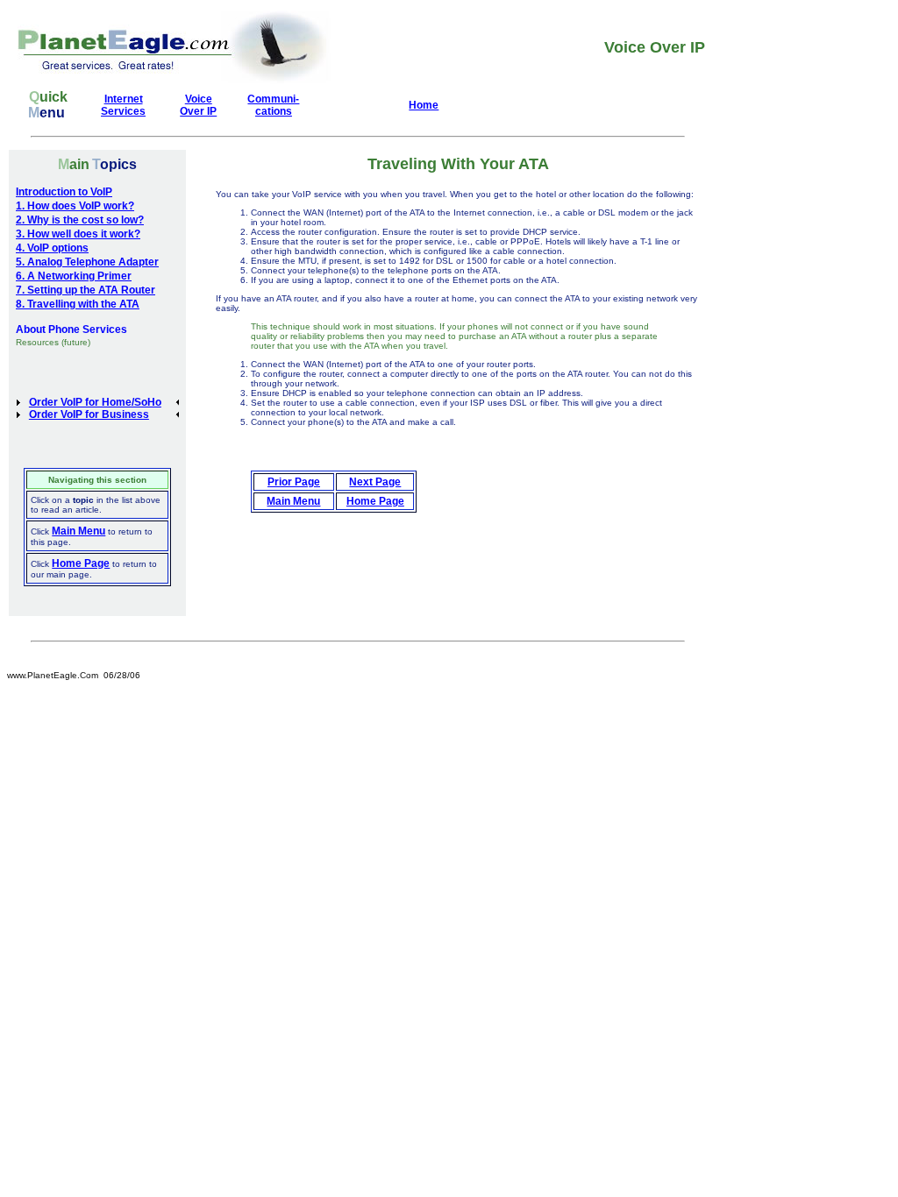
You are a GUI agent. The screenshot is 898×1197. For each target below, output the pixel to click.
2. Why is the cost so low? (80, 220)
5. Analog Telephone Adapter (87, 262)
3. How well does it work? (78, 234)
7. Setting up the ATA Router (85, 290)
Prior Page (293, 482)
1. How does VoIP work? (75, 206)
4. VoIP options (52, 248)
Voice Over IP (198, 105)
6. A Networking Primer (74, 276)
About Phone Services (71, 329)
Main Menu (78, 531)
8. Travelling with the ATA (77, 304)
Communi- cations (273, 105)
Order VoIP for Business (89, 414)
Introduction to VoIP (64, 192)
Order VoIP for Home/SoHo (95, 402)
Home (423, 105)
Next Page (375, 482)
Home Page (81, 563)
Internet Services (123, 105)
